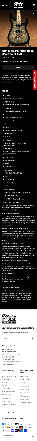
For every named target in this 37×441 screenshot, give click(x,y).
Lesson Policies (6, 388)
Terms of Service (7, 398)
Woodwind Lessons (26, 402)
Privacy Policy (6, 401)
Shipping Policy (6, 395)
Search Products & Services (7, 384)
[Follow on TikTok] (13, 413)
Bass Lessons (24, 393)
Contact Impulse (7, 379)
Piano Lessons (24, 379)
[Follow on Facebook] (3, 413)
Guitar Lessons (24, 383)
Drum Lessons (24, 389)
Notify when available (35, 80)
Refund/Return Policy (8, 391)
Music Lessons (24, 376)
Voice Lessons (24, 386)
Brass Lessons (24, 399)
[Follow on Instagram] (8, 413)
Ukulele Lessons (25, 396)
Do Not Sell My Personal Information (9, 406)
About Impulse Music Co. (9, 376)
